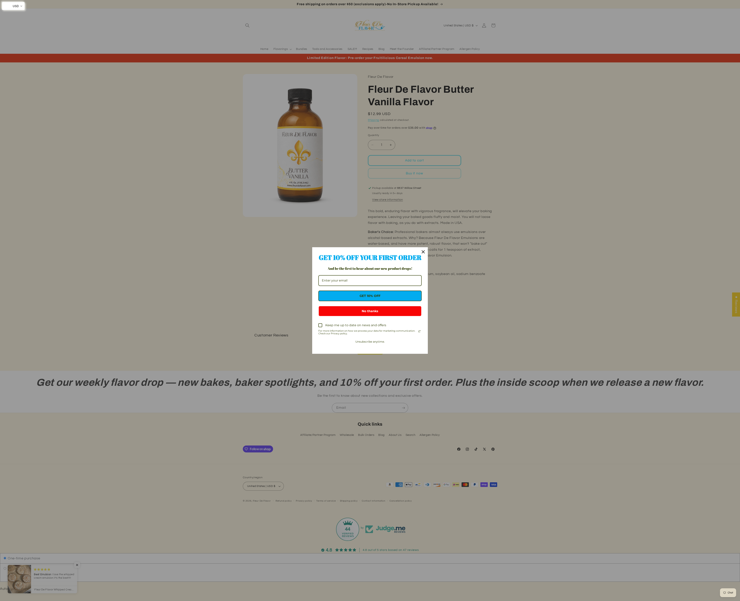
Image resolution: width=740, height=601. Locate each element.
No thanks (370, 311)
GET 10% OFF (370, 296)
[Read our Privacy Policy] (419, 331)
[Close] (423, 251)
